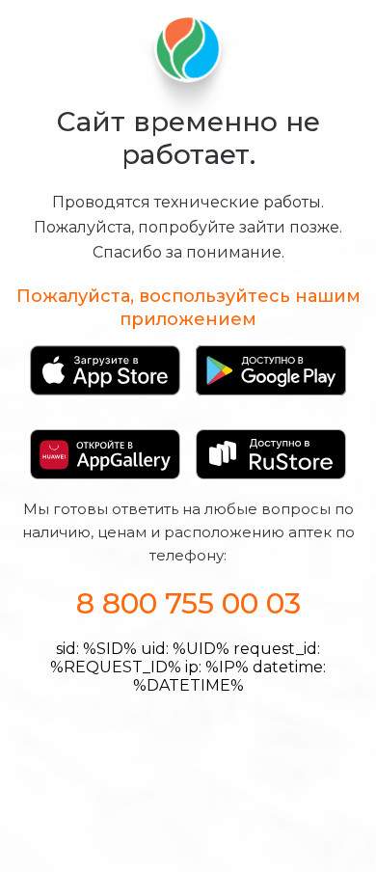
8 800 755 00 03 (188, 603)
